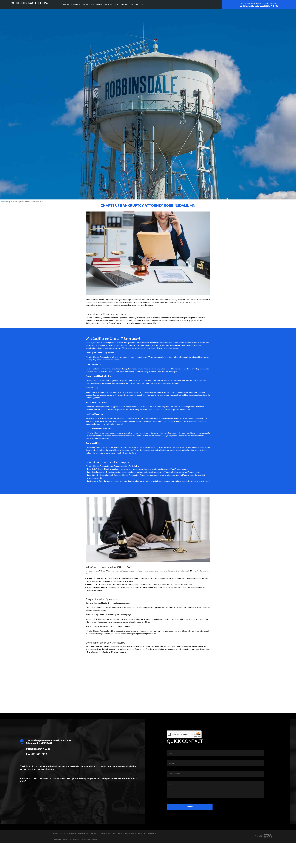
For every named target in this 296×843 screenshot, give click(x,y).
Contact (143, 4)
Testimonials (124, 4)
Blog (116, 4)
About (69, 4)
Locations (134, 4)
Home (64, 4)
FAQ (111, 4)
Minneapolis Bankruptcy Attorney (82, 833)
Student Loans (101, 4)
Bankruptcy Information (82, 4)
